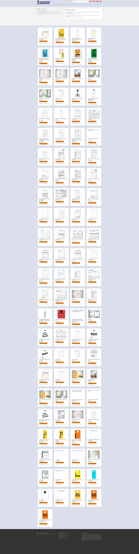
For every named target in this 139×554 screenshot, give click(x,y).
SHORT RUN (90, 4)
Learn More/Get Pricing (43, 41)
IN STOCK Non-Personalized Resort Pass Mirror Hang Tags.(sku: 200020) (44, 520)
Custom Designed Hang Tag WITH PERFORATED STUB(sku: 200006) (93, 99)
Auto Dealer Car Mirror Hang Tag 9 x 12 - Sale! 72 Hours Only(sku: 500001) (93, 340)
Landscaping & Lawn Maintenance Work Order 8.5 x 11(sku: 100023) (44, 199)
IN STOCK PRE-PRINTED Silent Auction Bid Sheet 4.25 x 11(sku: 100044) (77, 39)
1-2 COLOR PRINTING (74, 4)
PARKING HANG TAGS (66, 4)
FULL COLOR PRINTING (83, 4)
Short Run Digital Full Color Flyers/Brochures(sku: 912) (92, 380)
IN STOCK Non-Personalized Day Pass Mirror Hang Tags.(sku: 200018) (77, 500)
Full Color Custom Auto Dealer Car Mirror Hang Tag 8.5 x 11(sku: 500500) (44, 420)
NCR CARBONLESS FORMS (56, 4)
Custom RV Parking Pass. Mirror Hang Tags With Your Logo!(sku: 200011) (44, 440)
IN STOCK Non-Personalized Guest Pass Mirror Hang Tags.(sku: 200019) (93, 500)
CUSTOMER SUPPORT (98, 4)
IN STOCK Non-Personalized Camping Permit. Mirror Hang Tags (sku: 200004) (60, 39)
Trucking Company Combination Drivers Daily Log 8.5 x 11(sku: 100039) (77, 340)
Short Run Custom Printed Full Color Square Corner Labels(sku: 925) (77, 400)
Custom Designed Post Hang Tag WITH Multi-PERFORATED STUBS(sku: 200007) (44, 320)
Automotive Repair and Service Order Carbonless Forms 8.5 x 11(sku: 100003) (61, 300)
